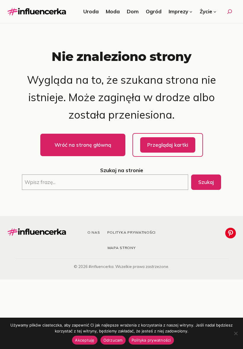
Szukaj (206, 182)
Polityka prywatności (131, 232)
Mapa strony (122, 247)
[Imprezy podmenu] (190, 11)
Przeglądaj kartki (167, 145)
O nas (93, 232)
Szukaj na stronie (121, 170)
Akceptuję (84, 340)
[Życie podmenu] (214, 11)
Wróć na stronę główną (83, 145)
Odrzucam (113, 340)
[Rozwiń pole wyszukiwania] (229, 11)
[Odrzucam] (236, 333)
